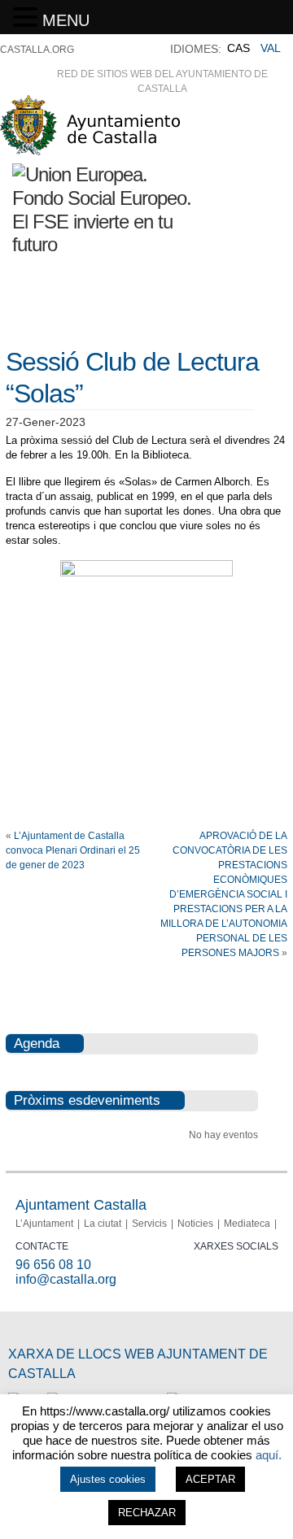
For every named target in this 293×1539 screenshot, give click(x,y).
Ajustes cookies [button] (108, 1479)
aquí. (269, 1455)
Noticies (195, 1223)
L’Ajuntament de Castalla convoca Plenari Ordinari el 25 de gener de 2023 (73, 850)
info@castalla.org (65, 1279)
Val (270, 48)
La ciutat (102, 1223)
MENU (66, 20)
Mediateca (247, 1223)
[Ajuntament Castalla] (90, 148)
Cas (238, 48)
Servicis (149, 1223)
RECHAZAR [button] (147, 1512)
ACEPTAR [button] (210, 1479)
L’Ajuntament (44, 1223)
